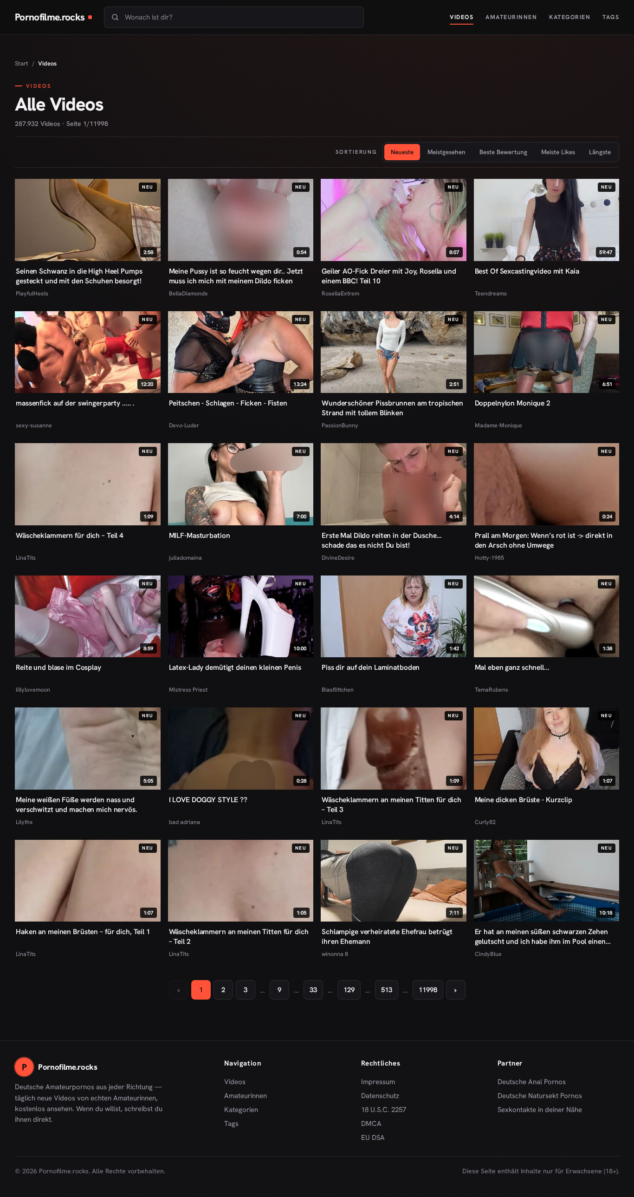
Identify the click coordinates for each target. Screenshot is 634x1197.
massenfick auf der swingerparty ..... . (75, 403)
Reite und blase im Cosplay (58, 667)
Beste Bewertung (503, 152)
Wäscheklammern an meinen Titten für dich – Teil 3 (391, 804)
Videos (461, 17)
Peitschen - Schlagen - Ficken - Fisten (228, 403)
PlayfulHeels (32, 293)
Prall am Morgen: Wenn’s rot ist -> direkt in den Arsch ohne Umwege (544, 540)
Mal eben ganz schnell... (512, 667)
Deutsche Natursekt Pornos (540, 1096)
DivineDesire (338, 558)
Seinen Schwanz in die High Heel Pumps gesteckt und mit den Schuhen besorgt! (79, 276)
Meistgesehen (446, 152)
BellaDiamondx (188, 293)
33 (313, 989)
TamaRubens (491, 689)
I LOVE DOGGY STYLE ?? (208, 800)
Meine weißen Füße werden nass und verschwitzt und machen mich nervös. (76, 804)
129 (349, 989)
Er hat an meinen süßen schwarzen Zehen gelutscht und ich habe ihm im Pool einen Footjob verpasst (541, 936)
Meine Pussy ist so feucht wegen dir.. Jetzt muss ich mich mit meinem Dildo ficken (236, 276)
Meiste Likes (558, 152)
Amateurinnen (511, 17)
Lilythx (24, 822)
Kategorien (569, 17)
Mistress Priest (188, 689)
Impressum (378, 1081)
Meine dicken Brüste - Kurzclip (523, 800)
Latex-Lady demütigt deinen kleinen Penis (235, 667)
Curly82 (485, 822)
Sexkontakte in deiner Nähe (540, 1110)
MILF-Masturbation (199, 535)
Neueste (402, 152)
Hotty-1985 (489, 558)
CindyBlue (488, 954)
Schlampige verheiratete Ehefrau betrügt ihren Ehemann (387, 936)
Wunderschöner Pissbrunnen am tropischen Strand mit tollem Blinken (392, 408)
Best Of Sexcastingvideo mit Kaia (527, 271)
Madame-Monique (498, 425)
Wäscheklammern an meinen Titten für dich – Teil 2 (239, 936)
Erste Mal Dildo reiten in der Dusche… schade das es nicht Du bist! (381, 540)
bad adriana (184, 822)
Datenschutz (380, 1095)
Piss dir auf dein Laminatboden (371, 667)
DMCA (371, 1123)
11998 (428, 989)
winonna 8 (335, 954)
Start (21, 63)
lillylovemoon (33, 689)
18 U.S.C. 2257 (383, 1109)
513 (386, 989)
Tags (610, 17)
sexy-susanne (34, 425)
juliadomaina (185, 558)
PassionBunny (340, 425)
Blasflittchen (338, 689)
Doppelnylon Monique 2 (512, 403)
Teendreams (491, 293)
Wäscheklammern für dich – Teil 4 (69, 535)
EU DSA (373, 1137)
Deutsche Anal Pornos (535, 1082)
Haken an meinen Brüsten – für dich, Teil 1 (83, 931)
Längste (600, 152)
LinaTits (26, 558)
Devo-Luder (184, 425)
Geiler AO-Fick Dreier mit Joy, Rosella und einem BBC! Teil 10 (389, 276)
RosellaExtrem (340, 293)
